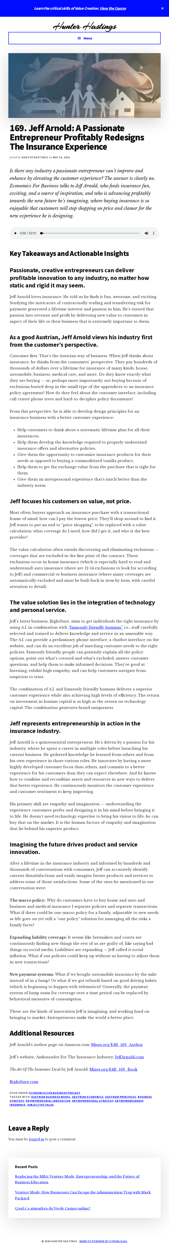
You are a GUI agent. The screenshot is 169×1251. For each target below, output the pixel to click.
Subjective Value (40, 1104)
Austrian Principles (120, 1096)
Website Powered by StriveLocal (103, 1241)
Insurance (18, 1104)
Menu (88, 38)
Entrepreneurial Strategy (92, 1100)
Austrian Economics (87, 1096)
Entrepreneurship (129, 1100)
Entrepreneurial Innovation (48, 1100)
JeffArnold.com (129, 1057)
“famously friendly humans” (95, 627)
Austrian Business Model (50, 1096)
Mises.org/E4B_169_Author (117, 1044)
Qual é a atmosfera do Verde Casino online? (52, 1208)
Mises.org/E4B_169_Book (113, 1069)
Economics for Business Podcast (55, 1092)
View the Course (113, 8)
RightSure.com (24, 1081)
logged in (36, 1139)
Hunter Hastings (84, 26)
